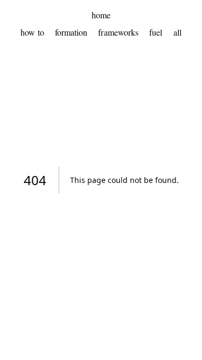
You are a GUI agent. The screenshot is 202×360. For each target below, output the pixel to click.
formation (71, 32)
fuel (155, 32)
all (177, 32)
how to (32, 32)
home (101, 15)
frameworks (118, 32)
